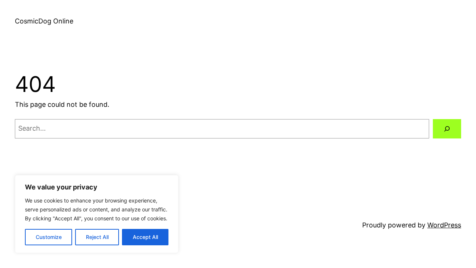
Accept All (145, 237)
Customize (49, 237)
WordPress (444, 225)
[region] (96, 214)
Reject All (97, 237)
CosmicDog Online (44, 21)
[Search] (447, 128)
